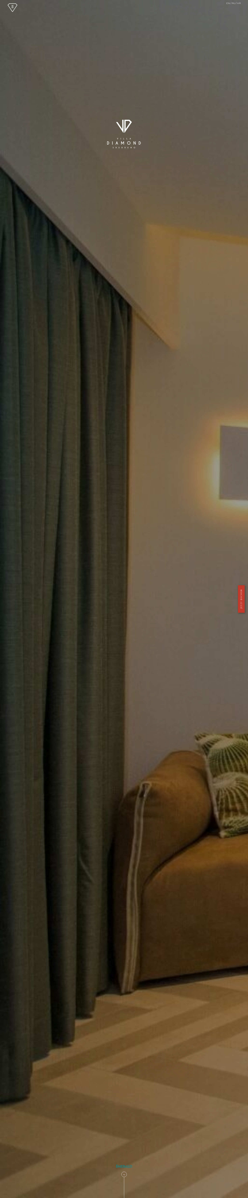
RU (233, 3)
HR (239, 3)
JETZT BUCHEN (241, 599)
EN (228, 3)
